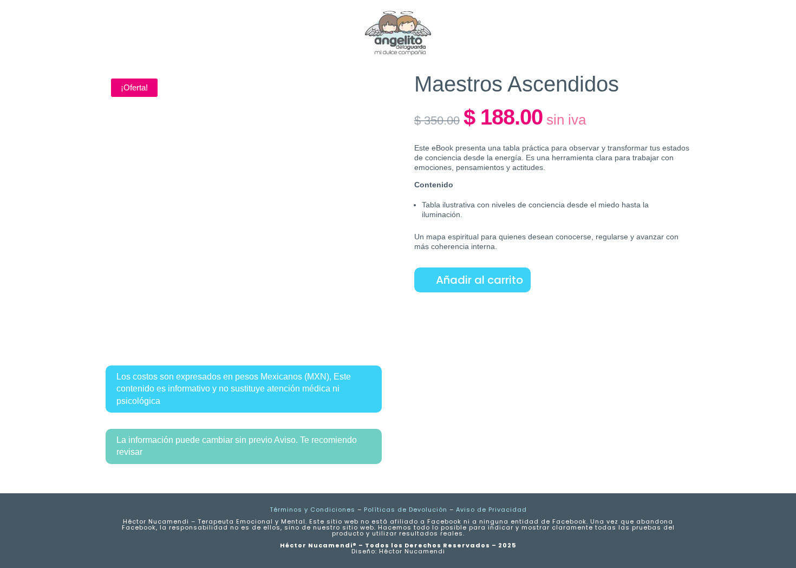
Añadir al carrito (479, 280)
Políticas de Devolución (405, 509)
